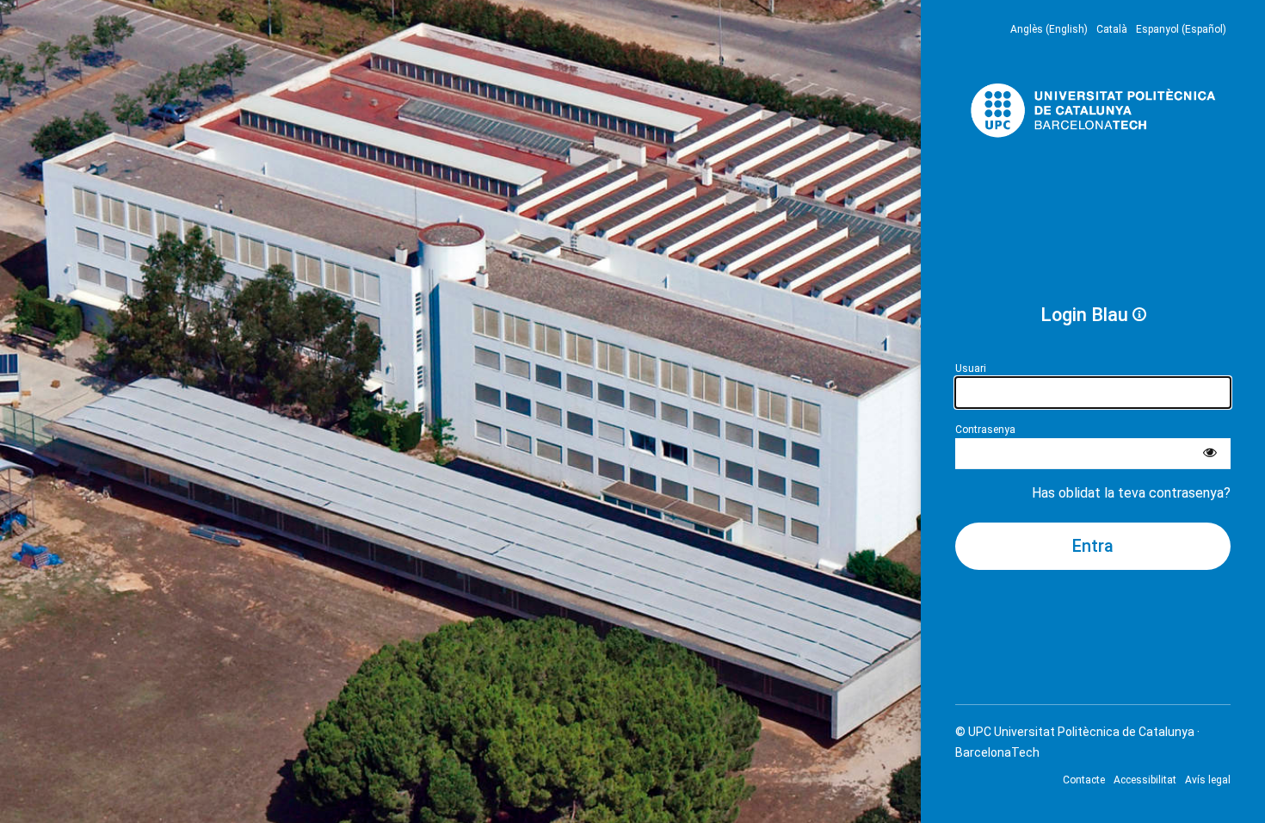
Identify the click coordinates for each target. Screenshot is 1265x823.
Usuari (970, 368)
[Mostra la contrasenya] (1210, 453)
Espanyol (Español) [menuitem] (1181, 29)
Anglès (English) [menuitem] (1049, 29)
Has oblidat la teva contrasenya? (1131, 493)
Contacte (1084, 780)
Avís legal (1208, 780)
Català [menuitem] (1111, 29)
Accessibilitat (1145, 780)
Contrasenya (985, 430)
